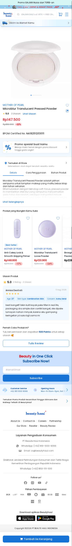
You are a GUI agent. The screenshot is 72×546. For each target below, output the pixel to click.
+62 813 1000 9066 (19, 391)
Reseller (33, 425)
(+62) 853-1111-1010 (42, 468)
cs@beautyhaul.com (42, 450)
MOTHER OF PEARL (13, 105)
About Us (15, 420)
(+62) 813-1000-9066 (45, 445)
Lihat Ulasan (29, 113)
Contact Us (29, 420)
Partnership (55, 420)
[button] (36, 147)
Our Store (21, 425)
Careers (42, 420)
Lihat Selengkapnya (13, 201)
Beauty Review (48, 425)
